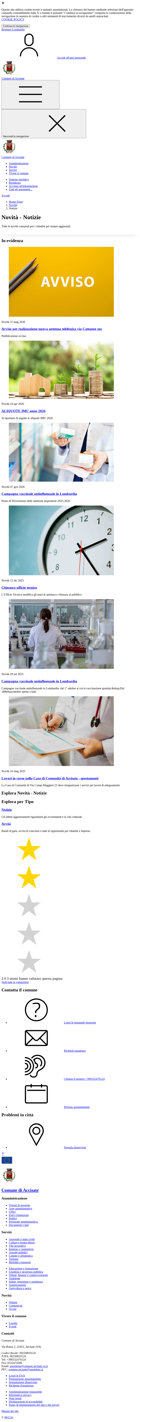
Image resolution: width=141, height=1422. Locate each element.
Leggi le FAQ (17, 1375)
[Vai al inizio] (2, 1154)
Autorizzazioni (17, 1285)
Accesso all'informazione (23, 186)
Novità (13, 205)
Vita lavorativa (17, 1245)
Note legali (15, 1398)
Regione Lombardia (13, 29)
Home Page (15, 201)
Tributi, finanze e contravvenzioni (28, 1275)
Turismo (13, 1259)
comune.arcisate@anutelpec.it (25, 1369)
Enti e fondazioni (19, 1215)
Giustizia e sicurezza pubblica (26, 1271)
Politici (13, 1218)
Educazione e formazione (23, 1268)
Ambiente (14, 1278)
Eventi (12, 1326)
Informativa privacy (20, 1395)
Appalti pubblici (18, 1252)
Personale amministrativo (23, 1221)
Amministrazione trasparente (25, 1391)
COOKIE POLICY (12, 19)
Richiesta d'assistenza (21, 1385)
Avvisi (12, 1308)
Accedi (5, 195)
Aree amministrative (20, 1208)
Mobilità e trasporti (20, 1262)
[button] (19, 163)
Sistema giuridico (19, 179)
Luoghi (13, 1323)
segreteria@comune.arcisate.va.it (29, 1366)
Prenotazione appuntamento (25, 1378)
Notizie (13, 1302)
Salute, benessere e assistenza (26, 1281)
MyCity (8, 1417)
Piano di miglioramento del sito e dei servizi (34, 1404)
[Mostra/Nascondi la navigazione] (30, 94)
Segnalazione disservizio (23, 1382)
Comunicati (15, 1305)
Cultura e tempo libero (22, 1242)
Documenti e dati (19, 1225)
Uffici (12, 1211)
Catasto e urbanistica (21, 1255)
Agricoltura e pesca (20, 1288)
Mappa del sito (10, 1411)
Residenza (15, 182)
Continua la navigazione (15, 26)
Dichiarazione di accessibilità (25, 1401)
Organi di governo (19, 1205)
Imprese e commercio (21, 1249)
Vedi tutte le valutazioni (15, 982)
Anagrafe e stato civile (22, 1239)
